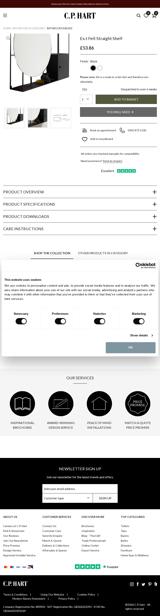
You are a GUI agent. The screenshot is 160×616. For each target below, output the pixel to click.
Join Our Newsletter (15, 540)
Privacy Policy (66, 598)
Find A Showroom (13, 530)
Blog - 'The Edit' (91, 535)
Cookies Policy (86, 594)
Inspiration (88, 530)
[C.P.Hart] (80, 16)
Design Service (12, 550)
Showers (126, 545)
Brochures (88, 526)
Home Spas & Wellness (135, 555)
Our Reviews (11, 535)
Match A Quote (51, 540)
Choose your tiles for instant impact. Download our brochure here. (80, 4)
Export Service (90, 550)
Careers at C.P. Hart (15, 526)
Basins (125, 535)
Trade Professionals (94, 540)
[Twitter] (143, 584)
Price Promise (11, 545)
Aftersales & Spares (54, 550)
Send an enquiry (112, 161)
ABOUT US (10, 516)
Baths (124, 540)
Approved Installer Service (19, 555)
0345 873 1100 (137, 130)
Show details (139, 335)
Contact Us (49, 526)
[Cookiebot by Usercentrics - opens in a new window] (138, 265)
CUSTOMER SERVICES (56, 516)
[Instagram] (132, 584)
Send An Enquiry (52, 535)
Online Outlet (90, 545)
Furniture (126, 550)
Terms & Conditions (15, 594)
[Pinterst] (149, 584)
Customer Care (51, 530)
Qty (84, 89)
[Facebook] (138, 584)
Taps (124, 530)
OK (130, 347)
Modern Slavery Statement (28, 598)
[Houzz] (156, 584)
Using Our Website (52, 594)
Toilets (125, 526)
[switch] (60, 321)
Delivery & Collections (55, 545)
